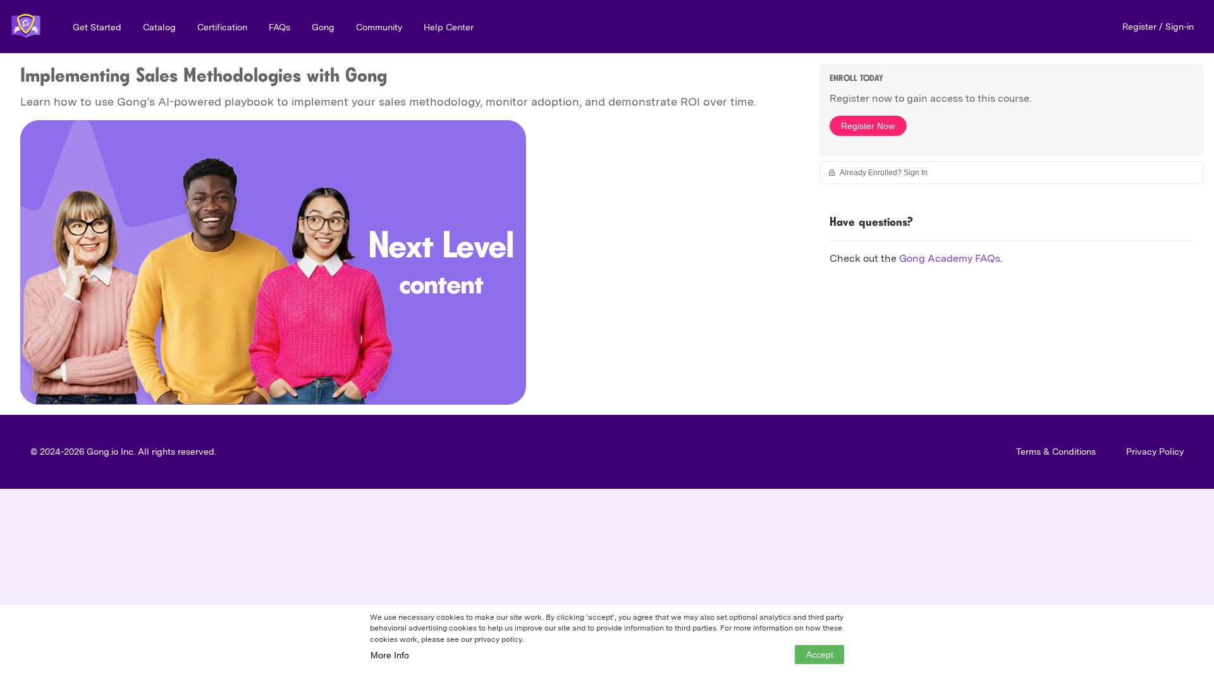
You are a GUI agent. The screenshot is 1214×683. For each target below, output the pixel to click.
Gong (323, 27)
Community (379, 27)
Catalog (159, 27)
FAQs (279, 27)
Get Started (97, 27)
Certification (222, 27)
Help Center (449, 27)
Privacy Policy (1155, 451)
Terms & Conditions (1056, 451)
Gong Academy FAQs (949, 258)
